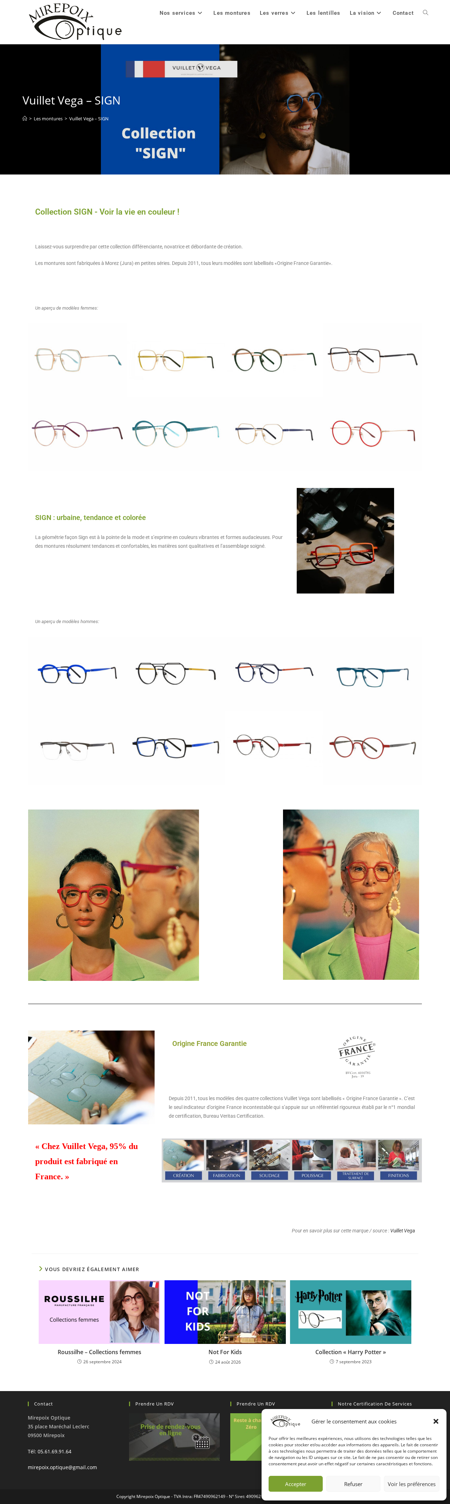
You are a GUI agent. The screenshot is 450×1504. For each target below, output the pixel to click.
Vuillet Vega (402, 1230)
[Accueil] (24, 118)
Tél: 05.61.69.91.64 (49, 1451)
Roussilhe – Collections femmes (99, 1352)
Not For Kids (225, 1352)
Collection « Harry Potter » (350, 1352)
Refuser (353, 1483)
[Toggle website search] (425, 13)
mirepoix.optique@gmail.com (62, 1467)
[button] (435, 1421)
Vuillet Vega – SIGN (89, 118)
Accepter (295, 1483)
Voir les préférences (412, 1483)
